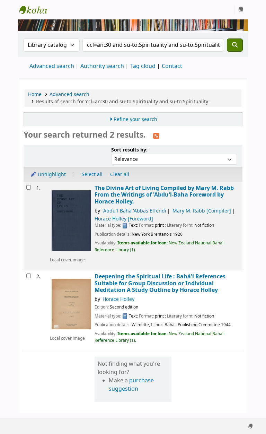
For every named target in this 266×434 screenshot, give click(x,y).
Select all (92, 174)
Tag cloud (143, 66)
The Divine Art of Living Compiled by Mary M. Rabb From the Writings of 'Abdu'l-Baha (164, 195)
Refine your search (135, 119)
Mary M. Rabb (201, 211)
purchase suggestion (131, 384)
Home (35, 94)
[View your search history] (241, 9)
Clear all (119, 174)
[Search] (235, 45)
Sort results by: (129, 150)
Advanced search (51, 66)
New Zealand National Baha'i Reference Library (36, 10)
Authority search (102, 66)
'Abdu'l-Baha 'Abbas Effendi (134, 211)
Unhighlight (51, 174)
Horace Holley (124, 219)
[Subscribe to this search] (156, 135)
